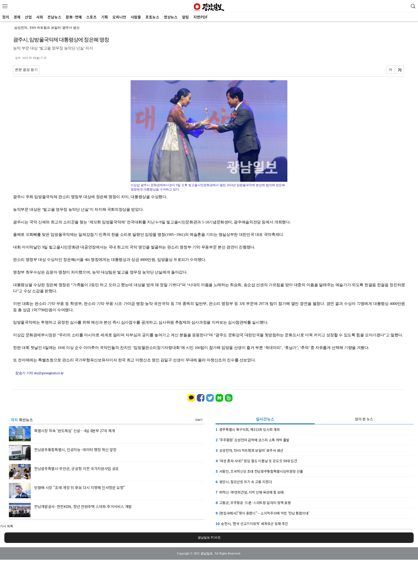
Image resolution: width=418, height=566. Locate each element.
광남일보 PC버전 (209, 537)
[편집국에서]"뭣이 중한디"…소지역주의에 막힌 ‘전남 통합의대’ (262, 513)
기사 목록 (6, 526)
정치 (5, 17)
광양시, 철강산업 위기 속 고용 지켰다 (244, 481)
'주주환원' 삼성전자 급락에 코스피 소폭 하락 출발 (252, 439)
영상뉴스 (171, 17)
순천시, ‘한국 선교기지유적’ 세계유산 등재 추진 (252, 523)
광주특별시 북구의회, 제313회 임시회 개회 (248, 429)
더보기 (198, 420)
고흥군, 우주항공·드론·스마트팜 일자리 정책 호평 (253, 502)
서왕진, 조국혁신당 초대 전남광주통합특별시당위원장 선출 (259, 471)
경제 (16, 17)
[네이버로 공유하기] (219, 400)
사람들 (136, 17)
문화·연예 (74, 17)
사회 (39, 17)
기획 (104, 17)
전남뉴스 (54, 17)
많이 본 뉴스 (364, 419)
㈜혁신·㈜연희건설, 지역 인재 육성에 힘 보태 (250, 492)
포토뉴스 (152, 17)
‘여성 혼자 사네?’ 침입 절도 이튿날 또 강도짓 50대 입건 (256, 460)
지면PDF (200, 17)
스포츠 (91, 17)
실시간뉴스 (265, 419)
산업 (28, 17)
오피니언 (119, 17)
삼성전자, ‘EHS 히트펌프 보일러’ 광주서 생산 (46, 27)
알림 (185, 17)
